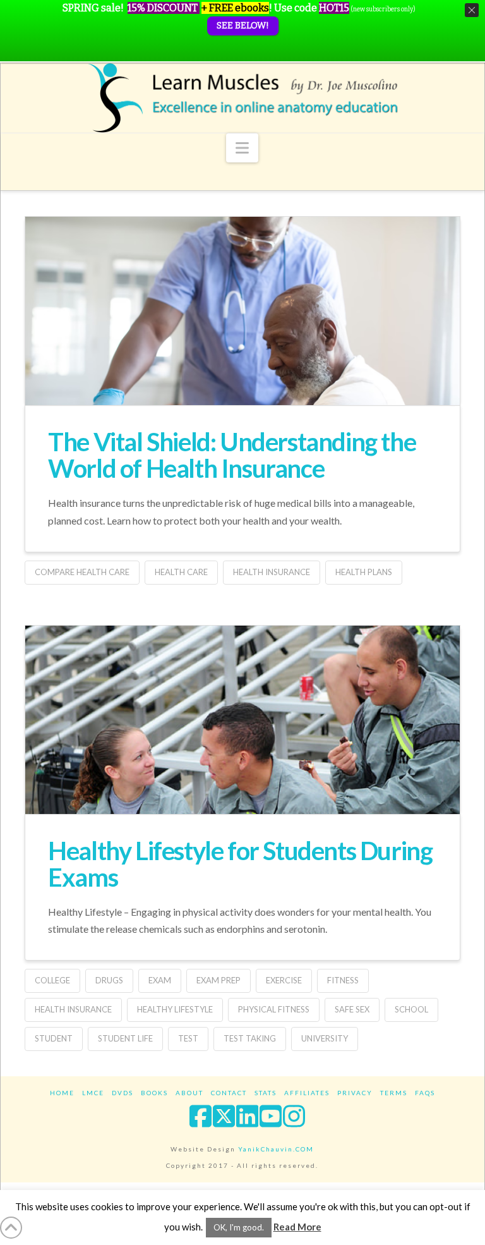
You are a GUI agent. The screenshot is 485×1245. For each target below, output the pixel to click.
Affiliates (307, 1092)
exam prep (218, 980)
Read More (297, 1226)
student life (125, 1038)
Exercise (284, 980)
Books (154, 1092)
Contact (229, 1092)
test (188, 1038)
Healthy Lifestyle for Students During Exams (240, 863)
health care (181, 572)
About (189, 1092)
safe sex (352, 1009)
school (411, 1009)
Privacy (355, 1092)
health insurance (271, 572)
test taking (250, 1038)
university (324, 1038)
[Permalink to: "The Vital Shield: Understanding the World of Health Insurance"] (242, 361)
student (54, 1038)
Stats (265, 1092)
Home (62, 1092)
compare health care (82, 572)
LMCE (93, 1092)
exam (159, 980)
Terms (393, 1092)
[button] (242, 147)
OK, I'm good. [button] (238, 1227)
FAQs (425, 1092)
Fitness (343, 980)
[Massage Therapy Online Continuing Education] (242, 98)
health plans (363, 572)
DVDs (122, 1092)
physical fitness (273, 1009)
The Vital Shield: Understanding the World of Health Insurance (232, 455)
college (52, 980)
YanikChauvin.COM (276, 1149)
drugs (109, 980)
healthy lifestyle (175, 1009)
